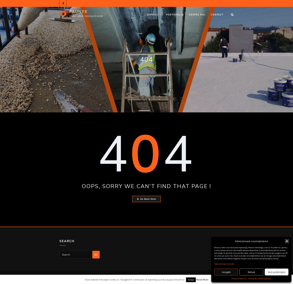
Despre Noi (197, 14)
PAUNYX (78, 11)
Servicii (153, 14)
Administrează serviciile (224, 264)
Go (96, 254)
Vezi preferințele (276, 272)
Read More (202, 279)
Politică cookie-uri (239, 278)
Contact (217, 14)
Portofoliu (175, 14)
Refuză (251, 272)
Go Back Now (148, 198)
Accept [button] (191, 279)
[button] (286, 241)
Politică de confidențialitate (259, 278)
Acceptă (226, 272)
